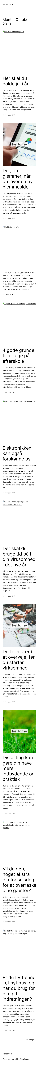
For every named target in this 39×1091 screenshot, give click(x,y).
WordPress (24, 1059)
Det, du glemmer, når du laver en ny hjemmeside (18, 179)
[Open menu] (35, 4)
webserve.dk (8, 4)
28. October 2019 (9, 218)
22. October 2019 (9, 702)
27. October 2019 (9, 294)
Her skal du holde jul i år (16, 81)
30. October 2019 (9, 115)
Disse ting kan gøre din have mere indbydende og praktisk (19, 768)
